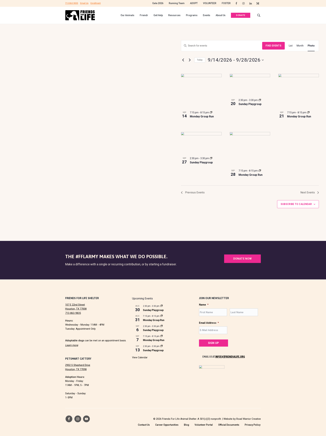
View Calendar (140, 357)
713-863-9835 (73, 313)
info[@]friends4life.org (230, 356)
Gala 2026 (157, 3)
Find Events (273, 45)
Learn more (71, 345)
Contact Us (144, 424)
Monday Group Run (202, 116)
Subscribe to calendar (296, 204)
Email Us (84, 3)
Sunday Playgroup (250, 104)
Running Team (177, 3)
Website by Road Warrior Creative (242, 418)
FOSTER (226, 3)
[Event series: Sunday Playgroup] (260, 100)
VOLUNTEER (209, 3)
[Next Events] (190, 60)
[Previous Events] (183, 60)
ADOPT (194, 3)
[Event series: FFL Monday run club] (211, 112)
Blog (186, 424)
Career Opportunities (166, 424)
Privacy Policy (252, 424)
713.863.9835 (71, 3)
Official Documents (228, 424)
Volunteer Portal (204, 424)
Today (200, 60)
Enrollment (95, 3)
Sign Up (213, 343)
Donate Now (242, 258)
